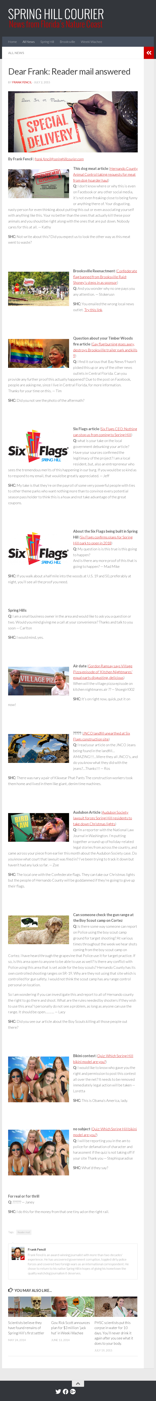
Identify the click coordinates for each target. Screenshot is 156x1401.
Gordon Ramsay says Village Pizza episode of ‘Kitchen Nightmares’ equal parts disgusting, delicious (102, 672)
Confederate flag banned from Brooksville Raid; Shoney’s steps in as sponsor (105, 277)
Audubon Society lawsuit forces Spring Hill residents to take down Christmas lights (102, 818)
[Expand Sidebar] (149, 53)
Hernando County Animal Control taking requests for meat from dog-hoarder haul (105, 174)
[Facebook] (65, 1391)
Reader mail (24, 1232)
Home (12, 41)
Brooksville (67, 41)
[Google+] (73, 1391)
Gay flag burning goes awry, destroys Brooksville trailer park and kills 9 (105, 350)
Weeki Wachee (91, 41)
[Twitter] (58, 1391)
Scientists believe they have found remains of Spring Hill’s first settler (26, 1328)
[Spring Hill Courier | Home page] (56, 18)
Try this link (93, 309)
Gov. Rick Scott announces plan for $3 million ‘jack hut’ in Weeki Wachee (70, 1328)
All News (29, 41)
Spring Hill (47, 41)
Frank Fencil (22, 82)
